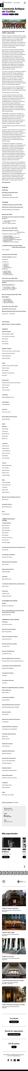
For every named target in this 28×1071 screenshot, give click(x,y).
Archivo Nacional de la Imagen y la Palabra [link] (13, 1004)
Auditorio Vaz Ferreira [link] (8, 956)
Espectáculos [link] (17, 2)
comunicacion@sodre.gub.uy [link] (14, 1055)
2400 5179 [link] (4, 959)
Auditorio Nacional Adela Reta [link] (10, 908)
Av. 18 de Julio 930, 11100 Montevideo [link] (10, 934)
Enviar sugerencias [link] (14, 1034)
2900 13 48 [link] (4, 935)
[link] (7, 2)
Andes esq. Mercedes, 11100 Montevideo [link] (11, 910)
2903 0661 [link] (10, 983)
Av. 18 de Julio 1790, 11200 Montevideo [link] (11, 958)
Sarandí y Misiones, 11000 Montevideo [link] (10, 1006)
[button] (2, 5)
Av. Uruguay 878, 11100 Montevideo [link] (10, 982)
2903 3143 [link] (4, 983)
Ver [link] (14, 1047)
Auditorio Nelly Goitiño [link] (8, 932)
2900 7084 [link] (4, 911)
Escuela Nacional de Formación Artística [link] (13, 980)
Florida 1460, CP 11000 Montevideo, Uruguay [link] (14, 1054)
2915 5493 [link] (4, 1007)
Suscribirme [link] (14, 1021)
